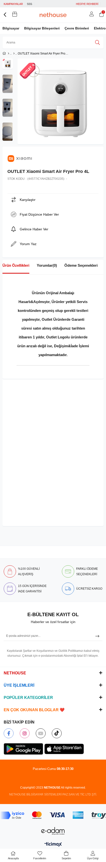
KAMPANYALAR (13, 3)
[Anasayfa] (8, 53)
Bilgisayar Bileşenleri (42, 28)
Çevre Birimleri (77, 28)
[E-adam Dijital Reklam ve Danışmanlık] (53, 831)
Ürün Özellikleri (15, 265)
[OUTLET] (14, 53)
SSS (29, 3)
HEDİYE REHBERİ (87, 3)
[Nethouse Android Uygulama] (23, 749)
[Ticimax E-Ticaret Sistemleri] (53, 844)
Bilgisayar (10, 28)
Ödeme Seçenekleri (81, 265)
